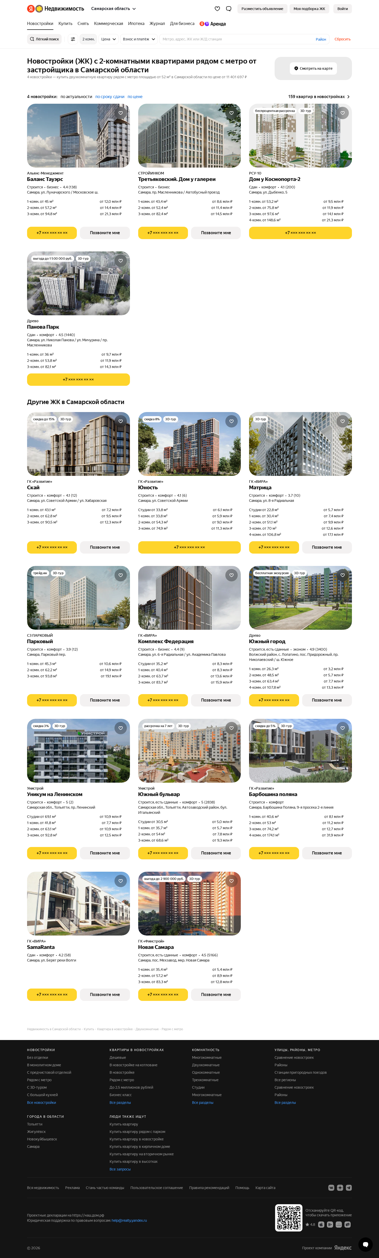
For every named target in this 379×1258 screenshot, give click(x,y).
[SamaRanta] (78, 904)
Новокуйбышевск (42, 1139)
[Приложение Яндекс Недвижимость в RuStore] (347, 1224)
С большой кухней (42, 1095)
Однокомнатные (206, 1072)
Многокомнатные (207, 1057)
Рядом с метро (39, 1080)
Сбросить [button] (343, 39)
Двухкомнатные (206, 1065)
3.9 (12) (72, 649)
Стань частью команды (105, 1188)
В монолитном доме (44, 1065)
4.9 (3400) (318, 649)
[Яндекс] (343, 1247)
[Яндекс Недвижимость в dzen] (340, 1188)
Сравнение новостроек (294, 1057)
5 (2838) (208, 802)
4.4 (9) (179, 649)
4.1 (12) (71, 495)
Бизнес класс (121, 1095)
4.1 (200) (288, 187)
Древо (32, 321)
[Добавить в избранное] (120, 113)
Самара (33, 1147)
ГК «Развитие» (39, 481)
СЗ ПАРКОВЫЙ (40, 635)
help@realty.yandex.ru (129, 1220)
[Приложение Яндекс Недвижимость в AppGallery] (339, 1224)
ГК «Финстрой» (151, 941)
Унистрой (35, 788)
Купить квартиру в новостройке (137, 1139)
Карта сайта (265, 1188)
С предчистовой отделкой (49, 1072)
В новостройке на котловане (134, 1065)
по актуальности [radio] (76, 96)
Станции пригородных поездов (301, 1072)
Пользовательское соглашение (156, 1188)
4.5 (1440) (67, 335)
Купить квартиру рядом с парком (137, 1132)
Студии (198, 1087)
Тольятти (34, 1124)
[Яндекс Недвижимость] (55, 9)
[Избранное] (217, 8)
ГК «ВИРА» (258, 481)
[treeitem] (41, 24)
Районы (281, 1065)
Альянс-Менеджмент (45, 173)
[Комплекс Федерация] (189, 598)
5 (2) (69, 802)
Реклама (72, 1188)
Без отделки (37, 1057)
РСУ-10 (255, 173)
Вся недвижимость (43, 1188)
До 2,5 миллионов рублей (131, 1087)
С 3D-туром (37, 1087)
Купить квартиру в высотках (134, 1161)
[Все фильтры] (73, 39)
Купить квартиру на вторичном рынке (142, 1154)
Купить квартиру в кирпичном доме (140, 1147)
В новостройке (122, 1072)
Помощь (242, 1188)
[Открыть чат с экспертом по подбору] (365, 1244)
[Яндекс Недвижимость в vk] (331, 1188)
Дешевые (118, 1057)
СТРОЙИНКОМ (151, 173)
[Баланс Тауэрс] (78, 136)
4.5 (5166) (209, 955)
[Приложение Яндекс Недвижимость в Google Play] (330, 1224)
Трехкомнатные (205, 1080)
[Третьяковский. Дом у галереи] (189, 136)
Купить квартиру (124, 1124)
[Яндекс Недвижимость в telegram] (349, 1188)
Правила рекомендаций (209, 1188)
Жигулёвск (36, 1132)
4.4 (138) (70, 187)
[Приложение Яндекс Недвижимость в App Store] (321, 1224)
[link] (342, 8)
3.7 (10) (294, 495)
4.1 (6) (182, 495)
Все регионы (285, 1080)
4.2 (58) (65, 955)
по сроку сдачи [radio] (110, 96)
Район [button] (321, 39)
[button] (228, 8)
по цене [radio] (135, 96)
